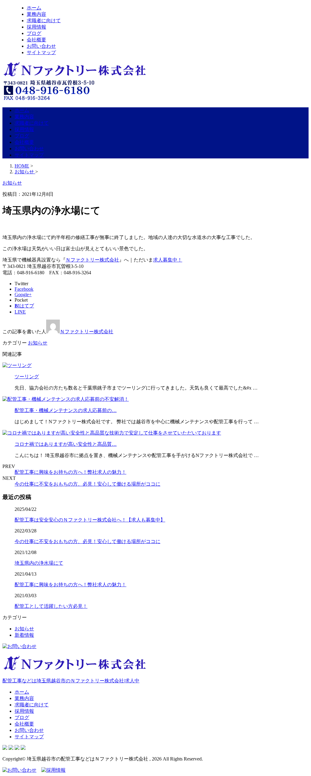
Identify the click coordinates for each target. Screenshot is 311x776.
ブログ (34, 33)
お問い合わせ (41, 46)
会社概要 (36, 39)
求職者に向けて (44, 20)
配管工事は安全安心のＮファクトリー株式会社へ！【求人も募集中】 (90, 519)
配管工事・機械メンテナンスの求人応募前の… (66, 410)
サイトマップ (41, 52)
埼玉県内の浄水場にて (39, 563)
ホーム (34, 7)
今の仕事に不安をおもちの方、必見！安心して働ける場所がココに (87, 484)
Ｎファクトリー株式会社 (92, 259)
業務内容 (36, 14)
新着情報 (24, 635)
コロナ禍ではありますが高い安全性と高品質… (66, 444)
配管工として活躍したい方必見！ (51, 606)
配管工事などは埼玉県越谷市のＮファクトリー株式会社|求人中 (70, 680)
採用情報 (36, 26)
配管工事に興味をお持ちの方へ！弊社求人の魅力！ (70, 472)
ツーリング (27, 376)
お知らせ (37, 342)
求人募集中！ (167, 259)
